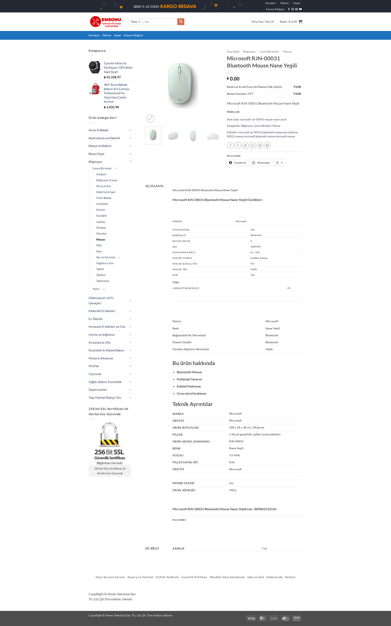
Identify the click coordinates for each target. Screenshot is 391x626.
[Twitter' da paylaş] (245, 145)
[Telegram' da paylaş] (267, 145)
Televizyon (102, 281)
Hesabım (270, 3)
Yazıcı (96, 288)
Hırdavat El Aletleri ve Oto (107, 326)
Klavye (100, 209)
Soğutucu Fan (105, 263)
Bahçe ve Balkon (100, 146)
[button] (263, 21)
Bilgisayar (95, 161)
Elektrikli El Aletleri (102, 311)
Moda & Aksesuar (101, 358)
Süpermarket (98, 389)
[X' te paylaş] (238, 145)
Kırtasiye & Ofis (100, 342)
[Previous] (152, 85)
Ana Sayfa (233, 51)
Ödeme (284, 3)
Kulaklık (101, 215)
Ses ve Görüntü (105, 257)
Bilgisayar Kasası (107, 180)
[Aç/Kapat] (130, 130)
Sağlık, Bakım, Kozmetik (105, 382)
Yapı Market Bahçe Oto (105, 397)
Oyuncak (95, 374)
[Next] (214, 85)
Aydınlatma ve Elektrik (104, 138)
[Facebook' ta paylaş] (230, 145)
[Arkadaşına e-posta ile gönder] (252, 145)
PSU (99, 245)
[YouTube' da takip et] (300, 9)
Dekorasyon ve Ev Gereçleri (101, 300)
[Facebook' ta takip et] (289, 9)
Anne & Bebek (98, 130)
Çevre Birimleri (102, 168)
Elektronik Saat (105, 192)
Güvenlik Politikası (194, 577)
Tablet (100, 269)
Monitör (101, 233)
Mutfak (94, 366)
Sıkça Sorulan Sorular (110, 577)
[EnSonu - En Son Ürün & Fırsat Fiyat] (105, 22)
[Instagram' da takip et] (292, 9)
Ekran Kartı (103, 186)
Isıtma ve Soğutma (101, 334)
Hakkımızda (274, 577)
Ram (99, 251)
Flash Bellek (103, 198)
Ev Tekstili (95, 319)
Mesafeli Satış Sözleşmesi (227, 577)
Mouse (100, 239)
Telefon (100, 275)
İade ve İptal (255, 577)
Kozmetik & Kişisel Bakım (106, 350)
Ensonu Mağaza (275, 9)
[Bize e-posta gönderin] (296, 9)
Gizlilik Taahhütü (167, 577)
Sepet (296, 3)
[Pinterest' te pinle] (260, 145)
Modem (101, 227)
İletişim (290, 577)
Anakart (101, 174)
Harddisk (102, 203)
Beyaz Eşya (96, 154)
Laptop (100, 221)
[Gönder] (180, 21)
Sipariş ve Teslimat (140, 577)
